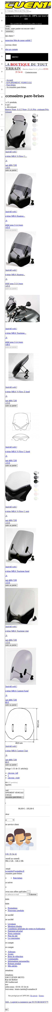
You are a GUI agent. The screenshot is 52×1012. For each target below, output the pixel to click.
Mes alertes (12, 966)
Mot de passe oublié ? (23, 40)
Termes (41, 996)
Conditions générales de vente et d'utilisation (26, 929)
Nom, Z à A (27, 109)
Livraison (12, 924)
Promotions (12, 908)
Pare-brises (17, 878)
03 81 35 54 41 (9, 854)
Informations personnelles (18, 961)
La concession (14, 938)
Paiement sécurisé (15, 931)
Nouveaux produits (16, 910)
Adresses (11, 952)
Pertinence (7, 109)
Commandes (13, 959)
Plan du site (12, 936)
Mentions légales (15, 926)
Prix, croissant (39, 109)
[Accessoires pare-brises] (13, 797)
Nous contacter (14, 933)
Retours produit (14, 963)
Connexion (9, 40)
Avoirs (10, 954)
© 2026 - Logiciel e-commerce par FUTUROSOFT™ (25, 1002)
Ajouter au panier (10, 170)
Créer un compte (11, 49)
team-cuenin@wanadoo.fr (13, 871)
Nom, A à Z (17, 109)
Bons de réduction (15, 956)
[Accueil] (13, 790)
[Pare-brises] (13, 795)
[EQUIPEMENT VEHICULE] (13, 793)
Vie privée (33, 996)
